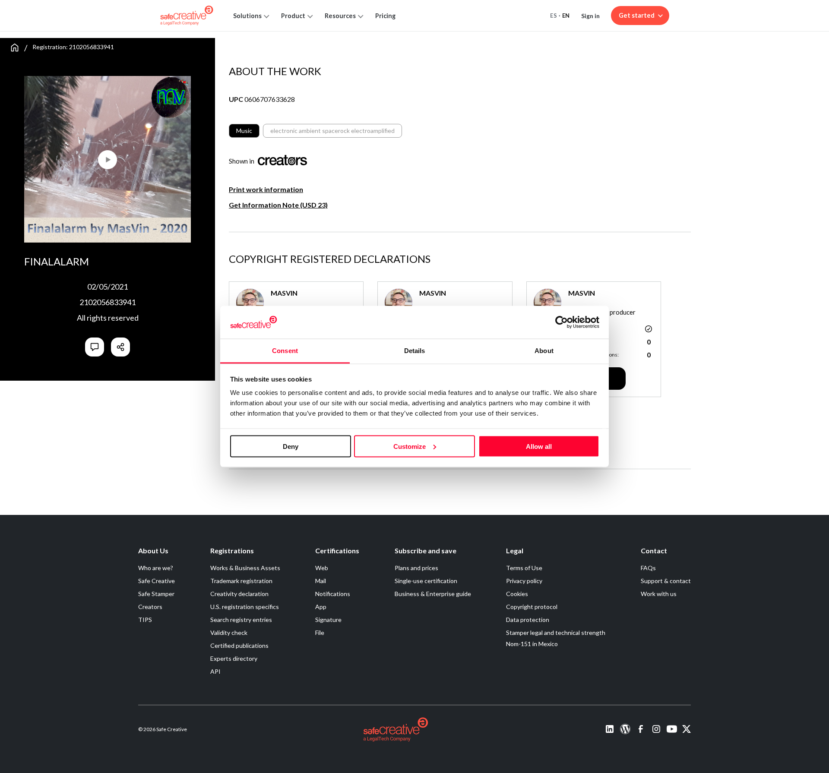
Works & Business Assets (245, 567)
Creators (150, 606)
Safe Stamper (156, 593)
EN (566, 15)
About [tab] (544, 350)
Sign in (590, 15)
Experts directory (233, 658)
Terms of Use (524, 567)
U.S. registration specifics (244, 606)
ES (553, 15)
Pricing (385, 15)
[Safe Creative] (187, 15)
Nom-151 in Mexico (532, 643)
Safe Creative (156, 580)
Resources (340, 15)
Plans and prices (416, 567)
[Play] (65, 156)
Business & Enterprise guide (433, 593)
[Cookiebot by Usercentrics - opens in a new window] (561, 322)
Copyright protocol (531, 606)
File (319, 632)
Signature (328, 619)
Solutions (247, 15)
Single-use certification (426, 580)
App (320, 606)
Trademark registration (241, 580)
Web (321, 567)
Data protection (527, 619)
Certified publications (239, 645)
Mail (320, 580)
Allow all (539, 446)
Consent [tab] (285, 350)
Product (293, 15)
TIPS (145, 619)
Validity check (228, 632)
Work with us (659, 593)
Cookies (517, 593)
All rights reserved (108, 317)
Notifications (332, 593)
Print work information (266, 189)
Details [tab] (414, 350)
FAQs (648, 567)
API (215, 671)
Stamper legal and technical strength (555, 632)
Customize (409, 446)
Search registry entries (241, 619)
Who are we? (155, 567)
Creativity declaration (239, 593)
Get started (637, 15)
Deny (290, 446)
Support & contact (666, 580)
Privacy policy (524, 580)
